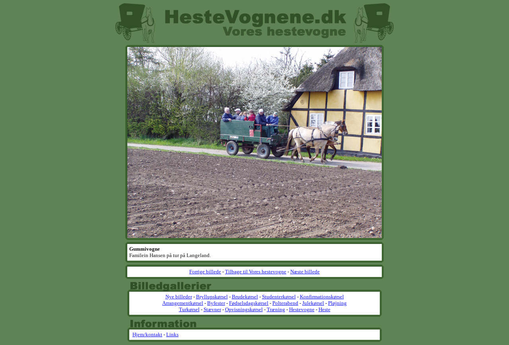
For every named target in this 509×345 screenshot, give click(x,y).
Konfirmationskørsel (322, 297)
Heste (324, 309)
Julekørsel (313, 303)
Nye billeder (178, 297)
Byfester (216, 303)
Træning (276, 309)
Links (172, 334)
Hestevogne (302, 309)
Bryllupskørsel (212, 297)
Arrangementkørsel (182, 303)
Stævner (212, 309)
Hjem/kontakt (147, 334)
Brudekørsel (245, 297)
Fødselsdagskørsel (248, 303)
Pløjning (337, 303)
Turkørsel (189, 309)
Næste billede (305, 272)
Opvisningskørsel (244, 309)
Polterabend (285, 303)
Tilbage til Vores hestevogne (255, 272)
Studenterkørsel (279, 297)
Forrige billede (205, 272)
